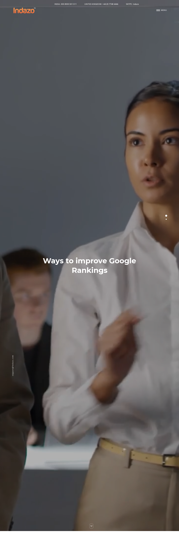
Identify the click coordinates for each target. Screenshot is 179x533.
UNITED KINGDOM (101, 4)
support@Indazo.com (13, 366)
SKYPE (132, 4)
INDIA (65, 4)
